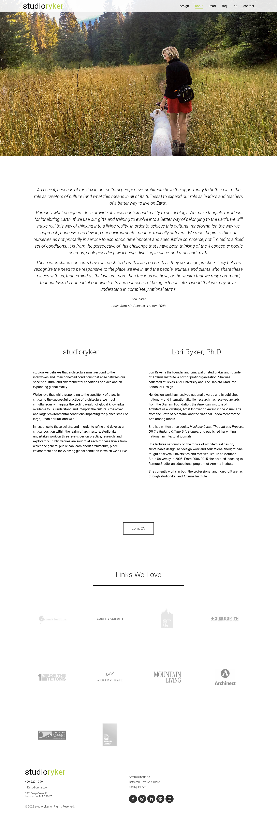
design (184, 6)
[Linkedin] (169, 799)
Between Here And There (144, 782)
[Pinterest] (160, 799)
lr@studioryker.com (37, 787)
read (212, 6)
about (199, 6)
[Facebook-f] (133, 799)
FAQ (224, 6)
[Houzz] (151, 799)
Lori (235, 6)
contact (248, 6)
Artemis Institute (139, 777)
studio (43, 6)
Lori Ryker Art (137, 786)
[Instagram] (142, 799)
